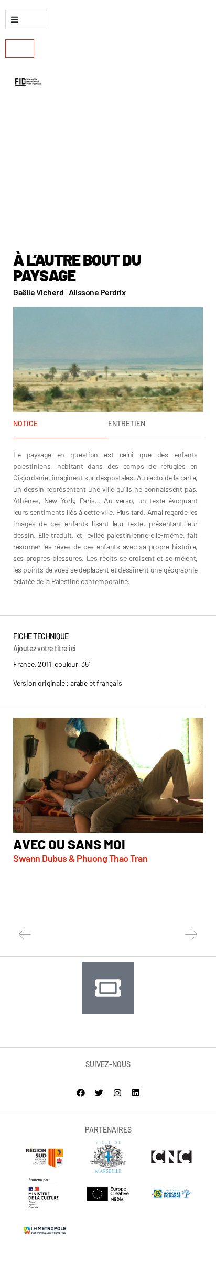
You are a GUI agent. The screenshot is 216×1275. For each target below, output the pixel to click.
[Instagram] (117, 1093)
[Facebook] (81, 1093)
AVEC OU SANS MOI (69, 844)
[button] (24, 934)
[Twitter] (99, 1093)
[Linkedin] (136, 1093)
